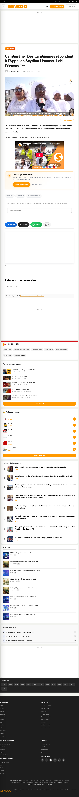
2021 (35, 685)
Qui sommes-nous (45, 744)
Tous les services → (46, 728)
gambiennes (20, 196)
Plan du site (29, 784)
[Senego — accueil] (18, 6)
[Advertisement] (39, 27)
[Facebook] (66, 1)
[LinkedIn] (59, 760)
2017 (59, 685)
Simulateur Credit (45, 725)
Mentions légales (37, 784)
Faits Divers (3, 730)
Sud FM (2, 771)
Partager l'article (37, 184)
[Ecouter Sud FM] (74, 431)
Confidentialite (44, 749)
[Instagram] (55, 760)
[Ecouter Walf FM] (74, 437)
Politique (2, 706)
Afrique (2, 736)
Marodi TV (2, 747)
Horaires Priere (45, 714)
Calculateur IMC (45, 720)
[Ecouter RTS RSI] (74, 443)
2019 (47, 685)
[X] (46, 760)
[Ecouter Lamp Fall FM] (74, 449)
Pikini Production (4, 755)
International (3, 717)
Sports (1, 722)
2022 (28, 685)
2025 (10, 685)
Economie (2, 714)
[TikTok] (76, 1)
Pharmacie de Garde (46, 717)
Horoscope (44, 722)
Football (2, 725)
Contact (43, 747)
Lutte (1, 728)
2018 (53, 685)
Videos (2, 733)
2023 (22, 685)
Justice (2, 711)
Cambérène (9, 196)
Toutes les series (39, 404)
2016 (65, 685)
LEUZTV (2, 752)
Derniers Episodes (5, 744)
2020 (41, 685)
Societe (2, 709)
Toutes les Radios (4, 762)
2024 (16, 685)
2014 (4, 689)
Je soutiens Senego (21, 184)
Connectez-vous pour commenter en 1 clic (32, 296)
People (2, 720)
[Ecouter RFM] (74, 419)
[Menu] (3, 6)
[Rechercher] (47, 6)
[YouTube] (73, 1)
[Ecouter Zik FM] (74, 425)
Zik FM (1, 768)
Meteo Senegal (45, 709)
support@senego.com (63, 782)
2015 (72, 685)
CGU (42, 752)
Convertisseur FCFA (46, 706)
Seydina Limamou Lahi (33, 196)
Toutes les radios (39, 455)
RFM (1, 765)
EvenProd (2, 749)
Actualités (10, 49)
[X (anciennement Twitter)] (69, 1)
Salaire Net (44, 711)
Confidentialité (48, 784)
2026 (4, 685)
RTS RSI (2, 773)
